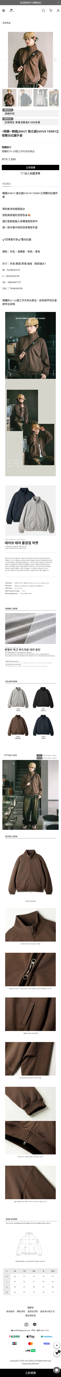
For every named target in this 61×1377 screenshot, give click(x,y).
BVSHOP (35, 1363)
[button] (55, 60)
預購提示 (6, 147)
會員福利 (10, 1311)
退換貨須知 (33, 1311)
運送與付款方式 (47, 1311)
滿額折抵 (10, 113)
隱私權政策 (30, 1315)
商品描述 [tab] (6, 183)
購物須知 (21, 1311)
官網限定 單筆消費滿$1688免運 (22, 122)
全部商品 (6, 22)
